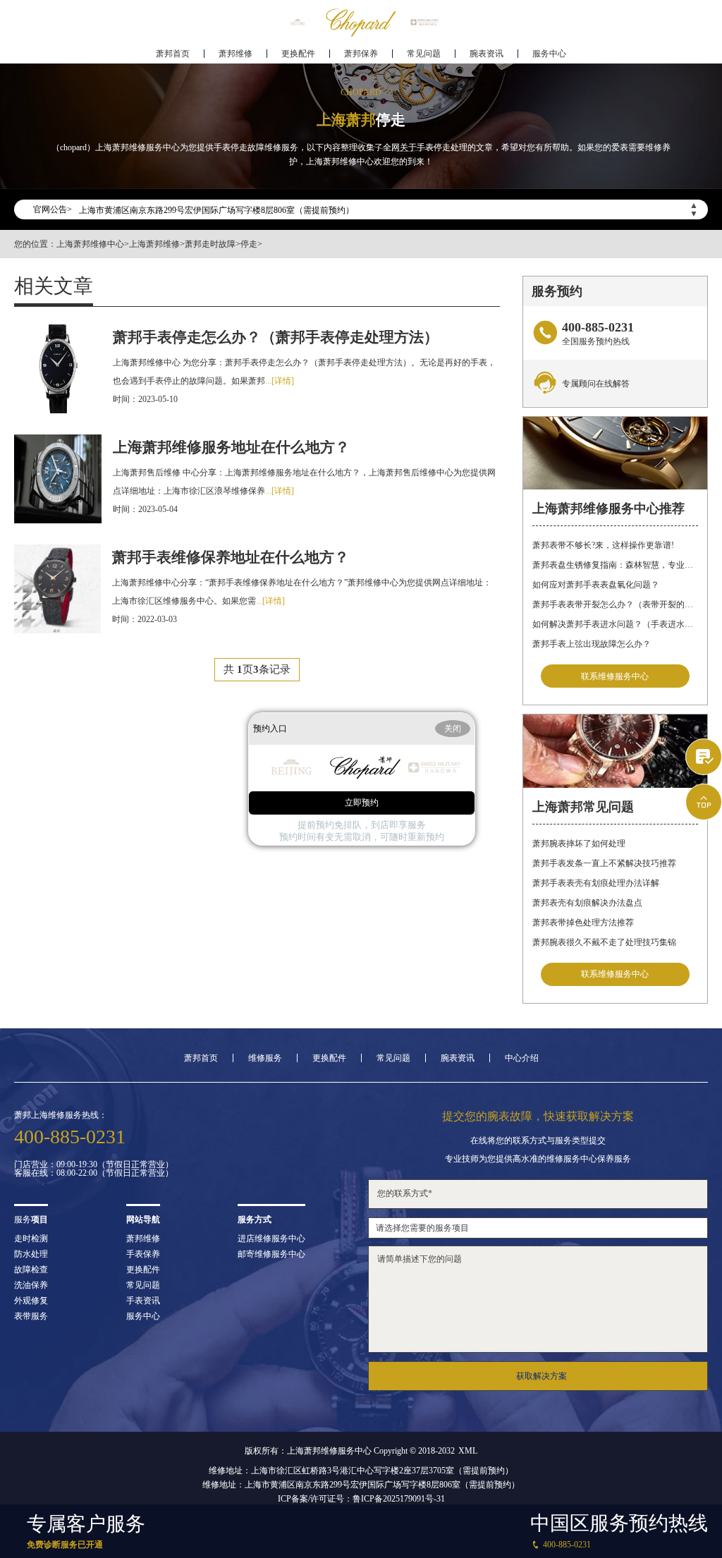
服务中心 (549, 53)
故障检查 (31, 1269)
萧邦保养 (361, 53)
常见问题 (424, 53)
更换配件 (298, 53)
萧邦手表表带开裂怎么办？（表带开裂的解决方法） (614, 604)
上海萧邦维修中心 (90, 244)
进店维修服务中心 (271, 1238)
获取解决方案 (541, 1376)
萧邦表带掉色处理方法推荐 (583, 922)
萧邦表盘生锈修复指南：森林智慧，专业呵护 (614, 565)
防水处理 (31, 1254)
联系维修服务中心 (615, 676)
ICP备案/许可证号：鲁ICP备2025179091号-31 (361, 1499)
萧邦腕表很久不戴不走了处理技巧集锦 (604, 942)
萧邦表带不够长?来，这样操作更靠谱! (603, 545)
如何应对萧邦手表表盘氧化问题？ (595, 585)
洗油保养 (31, 1285)
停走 (248, 244)
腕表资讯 (486, 53)
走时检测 (31, 1238)
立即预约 (362, 803)
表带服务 (31, 1316)
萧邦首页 (173, 53)
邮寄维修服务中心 (271, 1254)
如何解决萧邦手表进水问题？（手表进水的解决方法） (614, 624)
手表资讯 (143, 1300)
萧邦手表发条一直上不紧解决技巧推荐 (604, 863)
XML (467, 1451)
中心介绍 (522, 1058)
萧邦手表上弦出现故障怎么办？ (591, 644)
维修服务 (265, 1058)
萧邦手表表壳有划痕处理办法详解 (595, 883)
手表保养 (143, 1254)
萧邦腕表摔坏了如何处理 (578, 843)
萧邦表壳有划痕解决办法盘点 (587, 903)
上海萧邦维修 (154, 244)
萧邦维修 (235, 53)
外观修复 (31, 1300)
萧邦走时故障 (210, 244)
